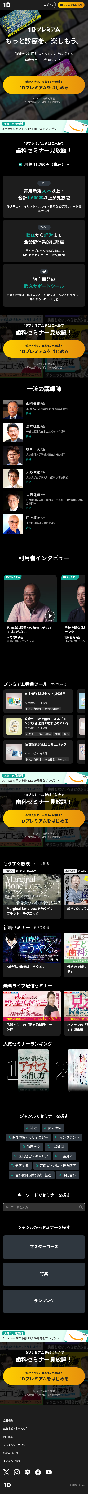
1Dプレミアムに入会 (71, 5)
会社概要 (8, 1420)
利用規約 (8, 1436)
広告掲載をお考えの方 (15, 1428)
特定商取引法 (10, 1453)
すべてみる (59, 684)
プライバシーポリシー (15, 1445)
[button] (30, 610)
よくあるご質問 (11, 1461)
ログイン (49, 5)
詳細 (28, 413)
